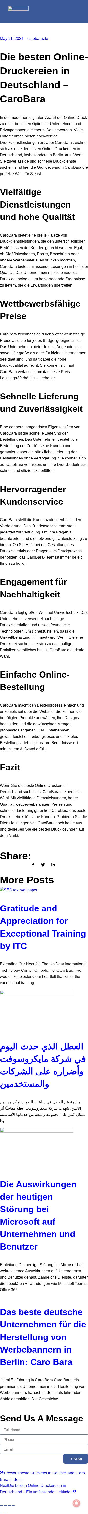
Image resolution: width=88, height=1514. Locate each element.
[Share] (9, 1505)
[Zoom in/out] (1, 1505)
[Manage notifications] (76, 1503)
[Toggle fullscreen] (5, 1505)
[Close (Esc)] (13, 1505)
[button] (71, 11)
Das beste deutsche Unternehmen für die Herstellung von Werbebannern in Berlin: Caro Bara (43, 1337)
